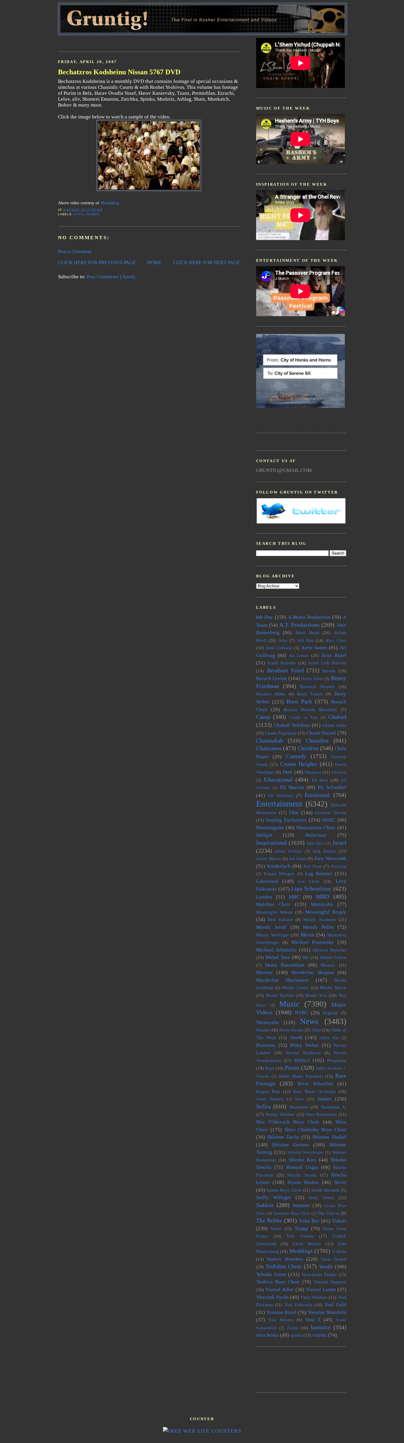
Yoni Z (313, 1320)
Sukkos (265, 1205)
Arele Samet (314, 647)
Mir (305, 957)
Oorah (296, 1037)
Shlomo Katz (302, 1160)
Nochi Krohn (291, 1029)
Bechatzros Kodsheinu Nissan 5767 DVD (119, 72)
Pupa (269, 1068)
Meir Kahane (280, 919)
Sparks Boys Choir (283, 1190)
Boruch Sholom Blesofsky (310, 709)
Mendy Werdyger (272, 934)
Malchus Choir (273, 904)
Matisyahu (322, 904)
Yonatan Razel (281, 1312)
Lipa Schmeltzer (311, 888)
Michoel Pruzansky (312, 942)
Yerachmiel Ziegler (319, 1274)
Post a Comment (75, 251)
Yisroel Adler (279, 1289)
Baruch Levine (271, 678)
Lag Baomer (318, 873)
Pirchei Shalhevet (303, 1052)
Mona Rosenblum (284, 965)
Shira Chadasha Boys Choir (315, 1129)
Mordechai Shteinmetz (282, 980)
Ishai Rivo (315, 843)
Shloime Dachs (283, 1137)
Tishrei (339, 1221)
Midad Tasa (277, 957)
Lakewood (267, 881)
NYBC (301, 1012)
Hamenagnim (270, 827)
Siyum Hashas (303, 1182)
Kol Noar (312, 866)
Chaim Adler (334, 725)
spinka (296, 1335)
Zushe (292, 1327)
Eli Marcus (292, 787)
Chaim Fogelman (281, 732)
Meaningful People (325, 912)
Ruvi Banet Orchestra (314, 1091)
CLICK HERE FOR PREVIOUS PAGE (97, 262)
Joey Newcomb (330, 858)
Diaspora (313, 771)
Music (289, 1004)
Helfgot (264, 835)
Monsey (264, 972)
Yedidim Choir (284, 1266)
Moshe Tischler (279, 995)
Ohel (316, 1029)
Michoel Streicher (329, 949)
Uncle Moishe (307, 1243)
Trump (301, 1228)
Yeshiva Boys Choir (278, 1282)
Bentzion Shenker (317, 686)
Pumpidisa (336, 1060)
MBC (294, 897)
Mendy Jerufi (271, 927)
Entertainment (279, 803)
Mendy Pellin (318, 927)
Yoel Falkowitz (298, 1304)
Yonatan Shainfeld (327, 1312)
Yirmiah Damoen (329, 1281)
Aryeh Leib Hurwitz (327, 662)
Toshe (275, 1228)
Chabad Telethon (292, 725)
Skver (340, 1182)
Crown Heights (298, 764)
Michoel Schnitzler (276, 950)
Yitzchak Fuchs (272, 1297)
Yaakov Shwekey (284, 1259)
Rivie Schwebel (315, 1084)
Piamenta (265, 1045)
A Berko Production (309, 617)
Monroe (328, 965)
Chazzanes (269, 748)
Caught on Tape (303, 717)
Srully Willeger (273, 1197)
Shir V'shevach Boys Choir (287, 1122)
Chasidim (317, 740)
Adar (282, 640)
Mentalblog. (110, 202)
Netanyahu (267, 1022)
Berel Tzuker (310, 693)
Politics (302, 1060)
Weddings (301, 1251)
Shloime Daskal (329, 1137)
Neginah (330, 1012)
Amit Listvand (278, 647)
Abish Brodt (307, 632)
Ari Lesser (299, 655)
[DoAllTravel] (300, 406)
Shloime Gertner (290, 1145)
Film (293, 812)
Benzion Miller (271, 693)
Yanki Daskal (333, 1259)
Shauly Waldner (280, 1114)
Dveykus (339, 772)
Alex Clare (335, 640)
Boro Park (299, 701)
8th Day (264, 617)
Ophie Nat (329, 1038)
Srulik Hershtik (325, 1190)
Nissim (262, 1029)
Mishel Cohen (333, 957)
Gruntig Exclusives (286, 820)
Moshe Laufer (295, 987)
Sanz (299, 1098)
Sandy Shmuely (270, 1099)
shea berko (267, 1335)
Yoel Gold (335, 1304)
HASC (328, 820)
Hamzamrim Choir (315, 827)
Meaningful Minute (274, 912)
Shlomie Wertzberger (305, 1152)
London (264, 897)
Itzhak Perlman (288, 851)
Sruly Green (321, 1197)
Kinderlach (278, 866)
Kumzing (338, 866)
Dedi (287, 772)
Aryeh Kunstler (281, 662)
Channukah (269, 740)
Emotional (317, 795)
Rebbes (93, 214)
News (309, 1021)
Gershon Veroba (330, 812)
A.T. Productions (299, 624)
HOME (154, 262)
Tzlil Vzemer (300, 1235)
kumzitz (320, 1327)
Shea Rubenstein (321, 1114)
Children (308, 748)
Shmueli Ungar (302, 1167)
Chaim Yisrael (321, 733)
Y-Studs (339, 1251)
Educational (278, 779)
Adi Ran (305, 640)
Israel (339, 842)
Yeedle (326, 1267)
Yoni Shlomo (281, 1319)
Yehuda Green (271, 1274)
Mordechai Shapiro (312, 972)
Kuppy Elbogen (279, 873)
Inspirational (271, 842)
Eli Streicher (280, 795)
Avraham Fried (285, 670)
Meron (307, 935)
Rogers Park (268, 1091)
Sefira (263, 1106)
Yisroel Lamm (321, 1289)
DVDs (78, 214)
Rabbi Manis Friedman (301, 1076)
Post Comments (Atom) (111, 276)
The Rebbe (269, 1220)
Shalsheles (298, 1106)
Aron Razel (333, 655)
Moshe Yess (316, 995)
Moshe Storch (333, 987)
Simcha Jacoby (302, 1174)
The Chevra (329, 1213)
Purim (292, 1067)
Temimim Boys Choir (291, 1213)
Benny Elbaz (312, 678)
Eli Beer (320, 779)
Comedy (296, 756)
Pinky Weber (304, 1045)
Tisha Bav (309, 1221)
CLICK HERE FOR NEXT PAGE (206, 262)
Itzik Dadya (324, 851)
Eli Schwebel (332, 787)
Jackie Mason (268, 858)
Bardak (329, 670)
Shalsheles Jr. (333, 1106)
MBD (322, 896)
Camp (263, 717)
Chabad (337, 717)
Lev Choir (308, 881)
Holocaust (316, 835)
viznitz (319, 1335)
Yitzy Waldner (313, 1297)
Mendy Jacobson (319, 919)
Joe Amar (297, 858)
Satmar (324, 1099)
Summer (301, 1205)
